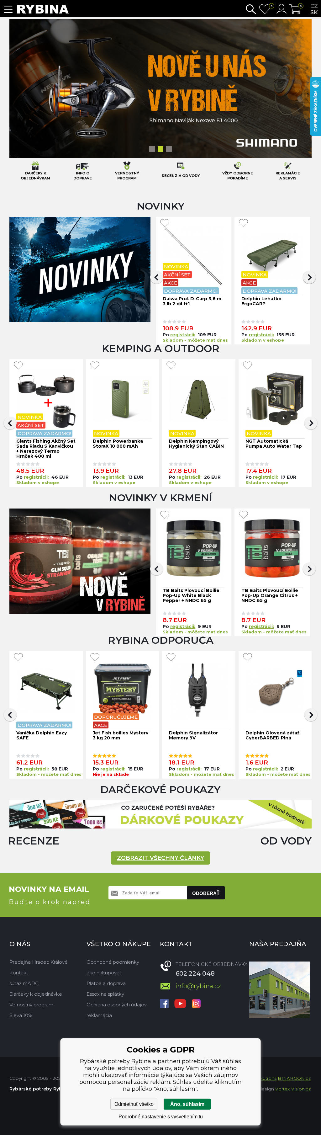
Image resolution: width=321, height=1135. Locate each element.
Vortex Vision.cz (292, 1089)
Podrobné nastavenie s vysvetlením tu (160, 1116)
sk (314, 12)
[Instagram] (196, 1004)
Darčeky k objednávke (35, 994)
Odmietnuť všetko (134, 1104)
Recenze (33, 840)
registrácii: (182, 626)
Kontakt (18, 973)
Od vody (286, 840)
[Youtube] (180, 1004)
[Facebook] (164, 1004)
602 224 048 (195, 973)
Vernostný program (31, 1005)
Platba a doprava (106, 983)
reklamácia (99, 1015)
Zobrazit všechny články (160, 858)
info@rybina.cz (198, 986)
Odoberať (205, 893)
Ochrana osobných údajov (117, 1005)
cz (314, 6)
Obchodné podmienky (113, 962)
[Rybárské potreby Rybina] (43, 9)
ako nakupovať (104, 973)
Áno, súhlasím (187, 1104)
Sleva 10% (20, 1015)
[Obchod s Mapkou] (279, 990)
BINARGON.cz (294, 1078)
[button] (156, 568)
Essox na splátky (105, 994)
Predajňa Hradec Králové (38, 962)
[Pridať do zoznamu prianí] (165, 515)
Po (166, 626)
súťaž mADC (24, 983)
